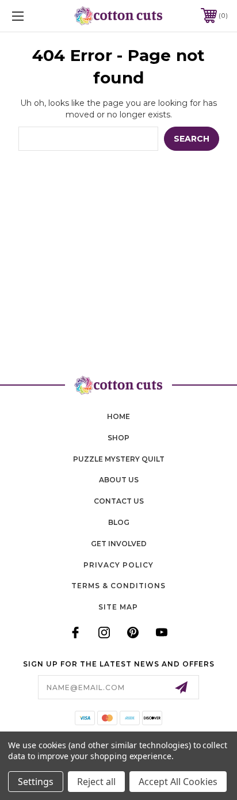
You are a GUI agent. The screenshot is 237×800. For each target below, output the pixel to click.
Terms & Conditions (118, 585)
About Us (119, 479)
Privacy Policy (118, 565)
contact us (119, 501)
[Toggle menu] (33, 16)
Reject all (96, 781)
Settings (35, 781)
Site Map (118, 607)
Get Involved (119, 543)
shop (118, 437)
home (118, 416)
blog (118, 522)
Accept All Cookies (178, 781)
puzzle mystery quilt (119, 459)
